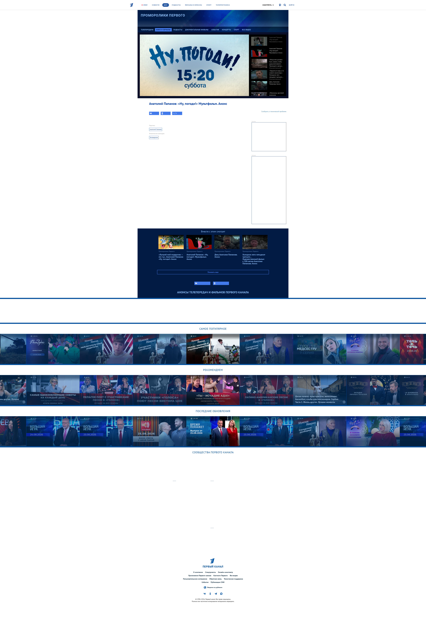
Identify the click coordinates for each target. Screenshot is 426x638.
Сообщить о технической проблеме (273, 111)
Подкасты (176, 5)
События (205, 582)
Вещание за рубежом (214, 587)
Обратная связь (215, 579)
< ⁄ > (175, 113)
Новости (155, 5)
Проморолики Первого (163, 15)
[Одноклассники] (166, 113)
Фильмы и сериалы (193, 5)
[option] (267, 40)
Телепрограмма (223, 5)
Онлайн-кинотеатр (225, 572)
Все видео (234, 575)
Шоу (165, 5)
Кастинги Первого (220, 575)
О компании (198, 572)
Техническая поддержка (233, 579)
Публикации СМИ (217, 582)
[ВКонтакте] (154, 113)
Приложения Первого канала (199, 575)
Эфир (145, 5)
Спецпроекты (210, 572)
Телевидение (154, 137)
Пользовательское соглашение (195, 579)
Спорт (209, 5)
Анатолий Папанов (155, 129)
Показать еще (213, 272)
